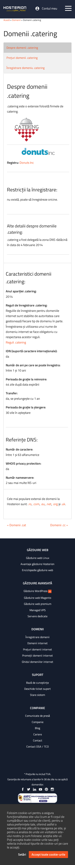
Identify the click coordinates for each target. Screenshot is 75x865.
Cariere (37, 734)
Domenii (16, 20)
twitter (28, 789)
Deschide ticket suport (37, 689)
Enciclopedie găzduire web (37, 570)
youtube (40, 789)
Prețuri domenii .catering (22, 58)
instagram (52, 789)
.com (36, 504)
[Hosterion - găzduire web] (14, 9)
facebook (22, 789)
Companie (37, 722)
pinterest (46, 789)
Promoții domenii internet (37, 655)
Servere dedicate (37, 616)
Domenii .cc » (59, 525)
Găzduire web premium (37, 604)
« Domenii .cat (16, 525)
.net (48, 504)
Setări (22, 854)
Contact (37, 740)
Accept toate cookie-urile (48, 854)
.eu (43, 504)
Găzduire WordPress (37, 591)
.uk (63, 504)
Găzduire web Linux (37, 558)
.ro (30, 504)
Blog (37, 728)
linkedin (34, 789)
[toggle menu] (68, 8)
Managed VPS (37, 610)
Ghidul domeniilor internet (37, 662)
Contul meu (49, 8)
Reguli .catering (16, 342)
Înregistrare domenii (37, 637)
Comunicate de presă (37, 716)
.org (55, 504)
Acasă (6, 20)
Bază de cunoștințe (37, 683)
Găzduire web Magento (37, 598)
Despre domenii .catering (22, 47)
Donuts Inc (27, 162)
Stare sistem (37, 695)
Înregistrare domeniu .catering (25, 68)
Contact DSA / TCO (37, 746)
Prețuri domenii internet (37, 649)
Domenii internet (37, 643)
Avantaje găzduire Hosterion (37, 564)
